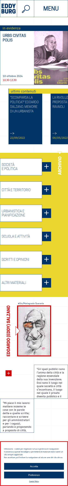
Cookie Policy (34, 481)
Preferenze (34, 475)
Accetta (34, 466)
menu (51, 8)
